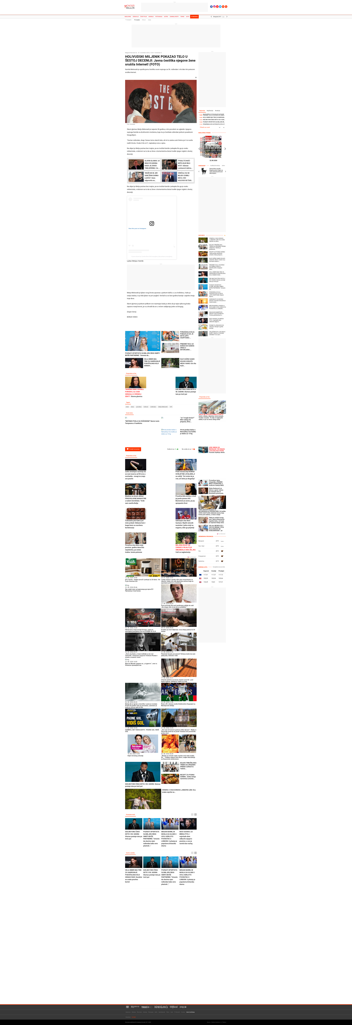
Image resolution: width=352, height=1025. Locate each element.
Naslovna (128, 16)
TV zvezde (137, 20)
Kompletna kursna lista (219, 567)
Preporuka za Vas (131, 373)
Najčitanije (210, 110)
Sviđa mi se (171, 449)
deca (132, 407)
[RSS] (225, 235)
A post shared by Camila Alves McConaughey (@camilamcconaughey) (151, 256)
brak (127, 407)
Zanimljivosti (174, 16)
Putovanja (158, 16)
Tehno (182, 16)
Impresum (128, 1017)
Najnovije (202, 110)
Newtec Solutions (215, 1022)
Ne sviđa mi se (187, 449)
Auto (187, 16)
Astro (166, 16)
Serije (149, 20)
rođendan (153, 407)
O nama (183, 1012)
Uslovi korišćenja (190, 1012)
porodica (138, 407)
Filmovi (144, 20)
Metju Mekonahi (162, 407)
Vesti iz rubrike (130, 853)
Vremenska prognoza (205, 536)
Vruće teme (129, 413)
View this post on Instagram (137, 228)
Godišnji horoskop (215, 165)
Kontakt (134, 1017)
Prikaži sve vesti (205, 127)
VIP (171, 407)
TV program (128, 19)
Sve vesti (201, 235)
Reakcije (217, 110)
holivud (146, 407)
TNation (224, 1022)
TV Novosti (194, 16)
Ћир (223, 6)
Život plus (143, 16)
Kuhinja (151, 16)
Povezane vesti (130, 814)
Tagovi (128, 402)
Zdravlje (136, 16)
